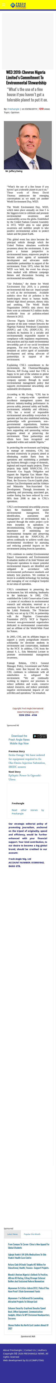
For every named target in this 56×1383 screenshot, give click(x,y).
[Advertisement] (28, 41)
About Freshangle (12, 1350)
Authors (42, 1350)
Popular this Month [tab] (32, 1234)
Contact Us (30, 1350)
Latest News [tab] (12, 1234)
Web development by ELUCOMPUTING (23, 1360)
